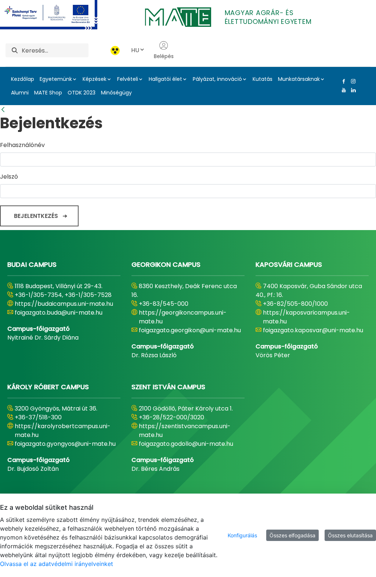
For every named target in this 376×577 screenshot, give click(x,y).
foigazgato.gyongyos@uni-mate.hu (65, 444)
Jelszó (9, 176)
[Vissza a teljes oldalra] (3, 109)
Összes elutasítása (350, 535)
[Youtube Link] (342, 90)
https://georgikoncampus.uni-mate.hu (183, 317)
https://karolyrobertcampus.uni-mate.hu (63, 430)
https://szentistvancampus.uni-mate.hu (185, 430)
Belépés (164, 56)
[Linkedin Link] (352, 90)
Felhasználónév (22, 145)
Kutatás (262, 79)
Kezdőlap (22, 79)
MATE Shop (48, 92)
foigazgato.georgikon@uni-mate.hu (190, 330)
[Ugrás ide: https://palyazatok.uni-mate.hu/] (57, 14)
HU (135, 50)
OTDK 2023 (81, 92)
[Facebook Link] (342, 81)
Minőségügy (116, 92)
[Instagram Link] (352, 81)
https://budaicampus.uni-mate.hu (64, 304)
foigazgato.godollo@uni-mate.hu (186, 444)
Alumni (20, 92)
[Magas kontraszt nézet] (115, 50)
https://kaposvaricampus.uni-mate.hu (306, 317)
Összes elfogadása (292, 535)
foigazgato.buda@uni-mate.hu (58, 312)
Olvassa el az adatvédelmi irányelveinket (56, 563)
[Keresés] (15, 50)
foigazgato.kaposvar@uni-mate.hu (313, 330)
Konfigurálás (242, 535)
